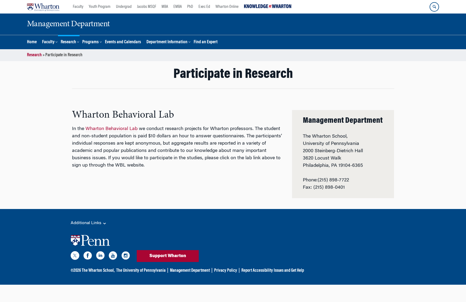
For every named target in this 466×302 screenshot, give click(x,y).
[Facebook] (87, 256)
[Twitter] (75, 256)
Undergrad (124, 7)
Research (68, 42)
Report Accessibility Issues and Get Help (272, 270)
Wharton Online (227, 7)
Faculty (78, 7)
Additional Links (86, 223)
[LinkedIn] (100, 256)
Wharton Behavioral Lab (111, 129)
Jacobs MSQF (146, 7)
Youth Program (100, 7)
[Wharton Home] (43, 7)
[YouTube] (113, 256)
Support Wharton (167, 256)
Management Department (190, 270)
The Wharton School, (98, 270)
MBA (165, 7)
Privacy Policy (225, 270)
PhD (190, 7)
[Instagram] (125, 256)
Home (32, 42)
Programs (90, 42)
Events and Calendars (123, 42)
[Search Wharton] (434, 7)
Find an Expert (206, 42)
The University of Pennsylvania (141, 270)
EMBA (177, 7)
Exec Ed (204, 7)
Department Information (166, 42)
